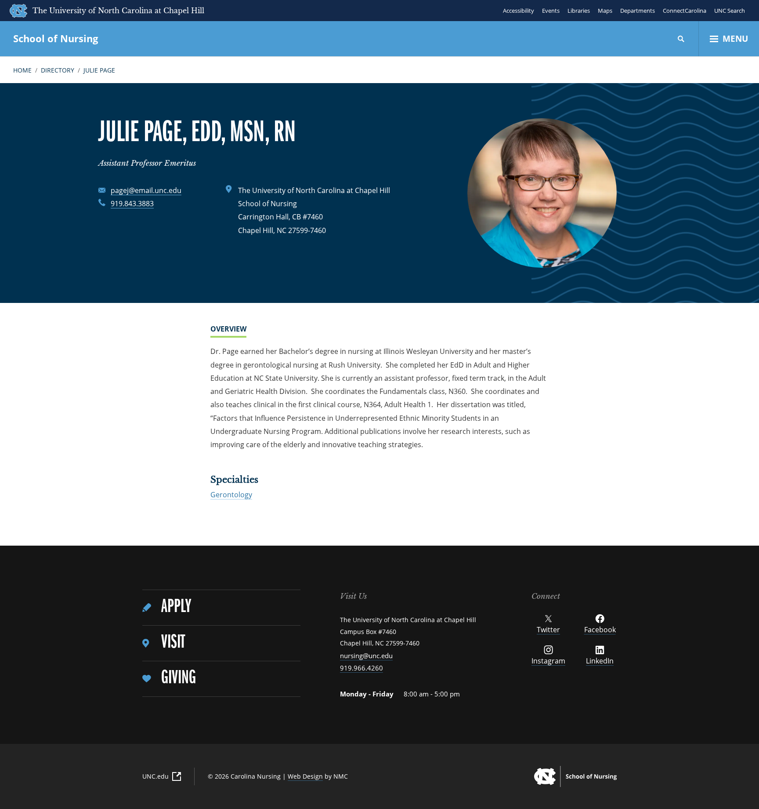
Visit (173, 642)
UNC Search (729, 11)
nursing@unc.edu (366, 655)
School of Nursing (55, 38)
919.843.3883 (132, 203)
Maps (605, 11)
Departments (637, 11)
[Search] (681, 38)
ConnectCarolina (684, 11)
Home (22, 70)
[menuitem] (221, 608)
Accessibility (518, 11)
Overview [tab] (228, 329)
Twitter (548, 629)
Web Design (305, 776)
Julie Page (99, 70)
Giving (178, 678)
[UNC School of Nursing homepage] (575, 776)
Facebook (600, 629)
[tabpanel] (379, 398)
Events (551, 11)
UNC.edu (155, 776)
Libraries (578, 11)
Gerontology (231, 494)
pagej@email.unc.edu (146, 190)
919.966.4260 (361, 667)
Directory (57, 70)
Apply (176, 607)
